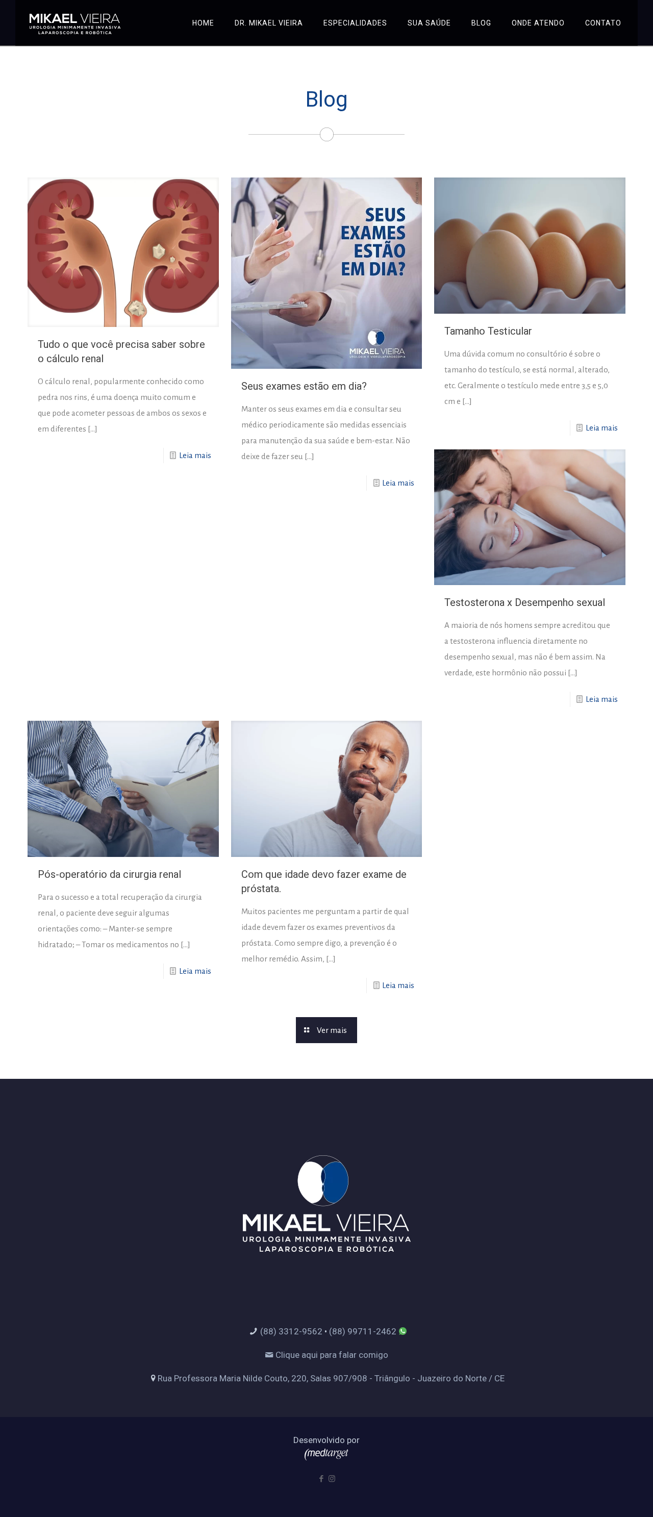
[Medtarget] (326, 1457)
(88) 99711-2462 (362, 1331)
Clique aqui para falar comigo (330, 1355)
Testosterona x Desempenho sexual (524, 602)
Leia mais (195, 455)
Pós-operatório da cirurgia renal (109, 874)
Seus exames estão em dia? (304, 386)
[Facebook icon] (321, 1478)
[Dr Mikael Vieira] (75, 23)
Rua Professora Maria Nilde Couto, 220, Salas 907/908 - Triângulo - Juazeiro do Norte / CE (331, 1378)
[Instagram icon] (332, 1478)
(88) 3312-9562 (291, 1331)
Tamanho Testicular (488, 331)
